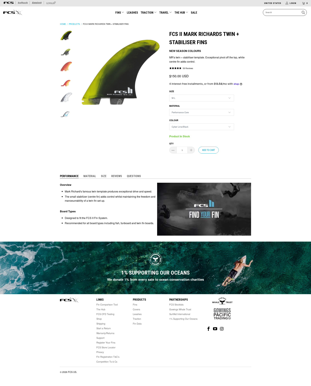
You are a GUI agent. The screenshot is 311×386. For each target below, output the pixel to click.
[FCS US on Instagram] (222, 328)
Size (171, 91)
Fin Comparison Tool (107, 304)
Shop (99, 318)
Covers (136, 309)
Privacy (100, 352)
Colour (173, 120)
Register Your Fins (105, 342)
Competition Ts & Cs (106, 361)
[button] (181, 68)
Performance (69, 176)
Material (174, 105)
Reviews (116, 176)
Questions (134, 176)
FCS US (72, 372)
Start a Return (103, 328)
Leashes (132, 12)
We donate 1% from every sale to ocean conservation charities (155, 279)
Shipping (100, 323)
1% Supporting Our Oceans (183, 318)
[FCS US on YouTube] (215, 328)
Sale (194, 12)
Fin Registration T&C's (107, 356)
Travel (164, 12)
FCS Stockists (176, 304)
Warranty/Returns (105, 333)
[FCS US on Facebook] (208, 328)
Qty (171, 143)
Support (100, 337)
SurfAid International (179, 314)
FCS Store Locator (105, 347)
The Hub (180, 12)
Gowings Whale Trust (180, 309)
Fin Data (137, 323)
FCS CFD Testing (105, 314)
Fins (118, 12)
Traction (147, 12)
